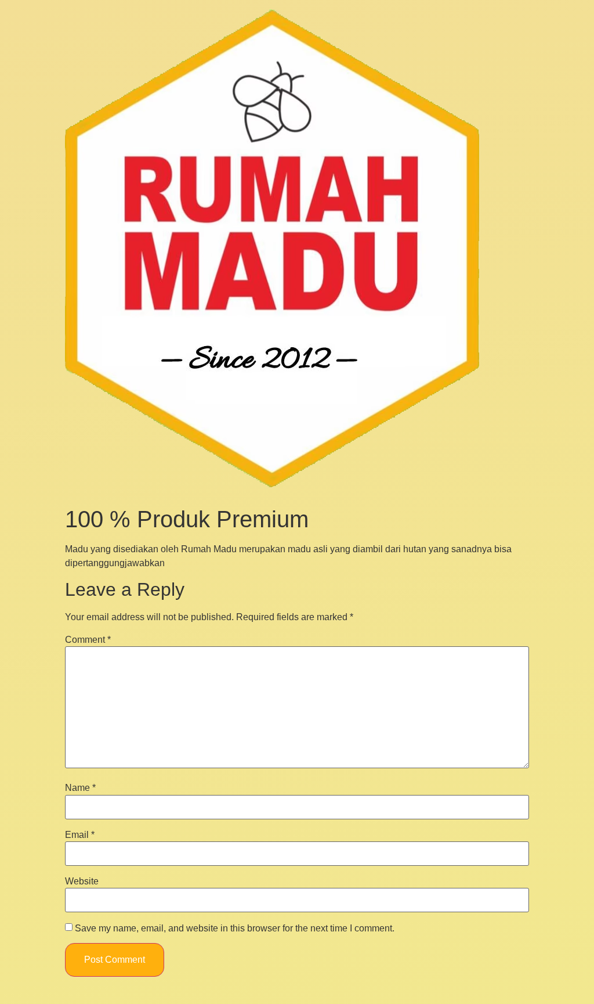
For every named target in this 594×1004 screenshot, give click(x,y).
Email (80, 835)
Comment (88, 640)
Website (82, 881)
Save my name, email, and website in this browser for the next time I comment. (234, 928)
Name (80, 788)
